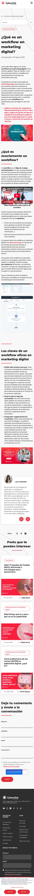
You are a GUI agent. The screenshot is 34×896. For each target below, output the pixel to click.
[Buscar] (31, 22)
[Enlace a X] (17, 808)
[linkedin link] (21, 519)
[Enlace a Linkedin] (10, 808)
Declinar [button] (23, 891)
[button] (32, 3)
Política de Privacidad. (11, 766)
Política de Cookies (22, 884)
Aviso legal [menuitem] (22, 826)
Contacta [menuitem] (5, 843)
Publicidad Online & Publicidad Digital (15, 608)
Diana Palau (25, 642)
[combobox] (14, 22)
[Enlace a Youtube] (4, 808)
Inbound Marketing (9, 29)
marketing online (8, 84)
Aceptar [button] (10, 891)
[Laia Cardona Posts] (28, 519)
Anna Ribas (26, 598)
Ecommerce (9, 560)
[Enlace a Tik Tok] (21, 808)
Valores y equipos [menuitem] (8, 833)
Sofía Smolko (25, 692)
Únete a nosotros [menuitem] (8, 837)
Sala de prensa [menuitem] (7, 840)
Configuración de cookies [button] (17, 887)
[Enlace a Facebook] (14, 808)
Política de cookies (24, 841)
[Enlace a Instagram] (7, 808)
